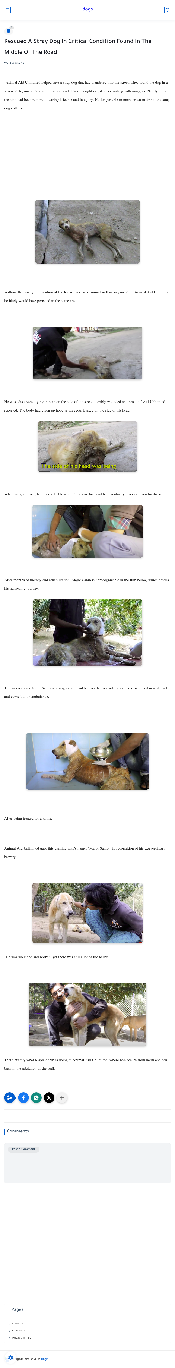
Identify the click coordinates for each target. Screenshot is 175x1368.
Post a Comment (23, 1149)
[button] (23, 1097)
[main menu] (7, 10)
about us (17, 1323)
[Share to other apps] (62, 1097)
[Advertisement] (87, 153)
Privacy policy (21, 1337)
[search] (167, 10)
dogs (87, 9)
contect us (19, 1330)
